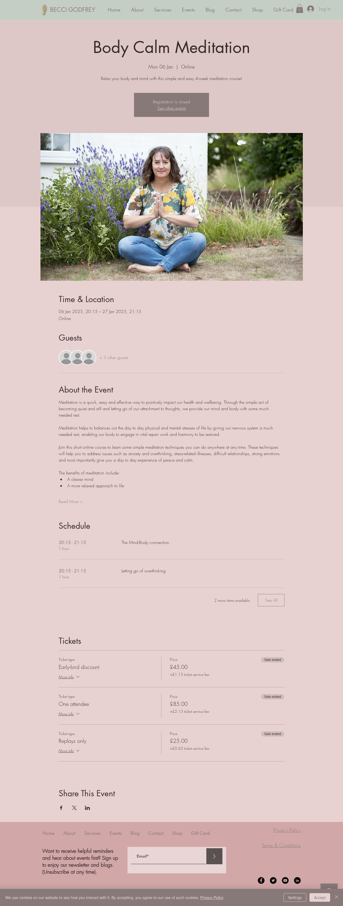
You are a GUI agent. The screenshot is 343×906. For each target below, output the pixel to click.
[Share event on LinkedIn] (87, 808)
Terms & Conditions (281, 845)
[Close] (336, 897)
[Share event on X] (74, 808)
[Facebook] (261, 880)
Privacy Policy (287, 830)
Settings (295, 897)
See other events (171, 108)
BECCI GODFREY (72, 9)
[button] (299, 8)
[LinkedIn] (297, 880)
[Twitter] (273, 880)
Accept (320, 897)
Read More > (71, 501)
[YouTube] (285, 880)
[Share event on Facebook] (61, 808)
